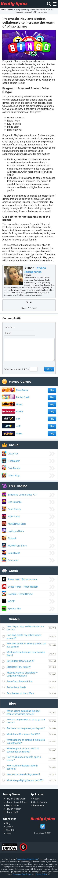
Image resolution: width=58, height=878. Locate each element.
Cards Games (40, 802)
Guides (9, 826)
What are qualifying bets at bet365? (25, 780)
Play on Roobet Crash (16, 802)
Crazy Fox (13, 453)
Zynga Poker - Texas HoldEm (23, 586)
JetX (18, 426)
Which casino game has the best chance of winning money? (23, 712)
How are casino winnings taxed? (23, 774)
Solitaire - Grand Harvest (20, 594)
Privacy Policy (41, 874)
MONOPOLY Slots (17, 545)
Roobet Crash (22, 397)
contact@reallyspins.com (27, 859)
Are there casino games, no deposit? (26, 728)
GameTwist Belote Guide (19, 681)
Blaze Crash (22, 390)
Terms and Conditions (22, 874)
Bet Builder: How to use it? (20, 661)
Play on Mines (12, 805)
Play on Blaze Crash (15, 798)
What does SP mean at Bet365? (23, 734)
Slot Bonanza (15, 502)
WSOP (11, 601)
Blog (8, 823)
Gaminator (13, 560)
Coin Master (14, 468)
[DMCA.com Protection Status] (9, 847)
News (8, 833)
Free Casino (39, 805)
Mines (19, 404)
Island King (13, 475)
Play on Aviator (13, 809)
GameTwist (14, 553)
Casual (36, 798)
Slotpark (12, 538)
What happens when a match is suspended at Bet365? (23, 750)
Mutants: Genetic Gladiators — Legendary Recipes (22, 674)
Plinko (19, 433)
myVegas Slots (16, 531)
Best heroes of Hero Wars (20, 693)
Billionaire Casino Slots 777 (22, 494)
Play (52, 390)
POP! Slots (14, 516)
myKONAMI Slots (17, 523)
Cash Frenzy (14, 509)
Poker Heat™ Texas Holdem (22, 579)
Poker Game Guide (16, 687)
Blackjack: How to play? (19, 666)
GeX (18, 419)
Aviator (19, 411)
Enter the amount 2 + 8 (15, 369)
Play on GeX (12, 812)
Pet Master (14, 461)
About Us (10, 830)
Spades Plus (14, 608)
